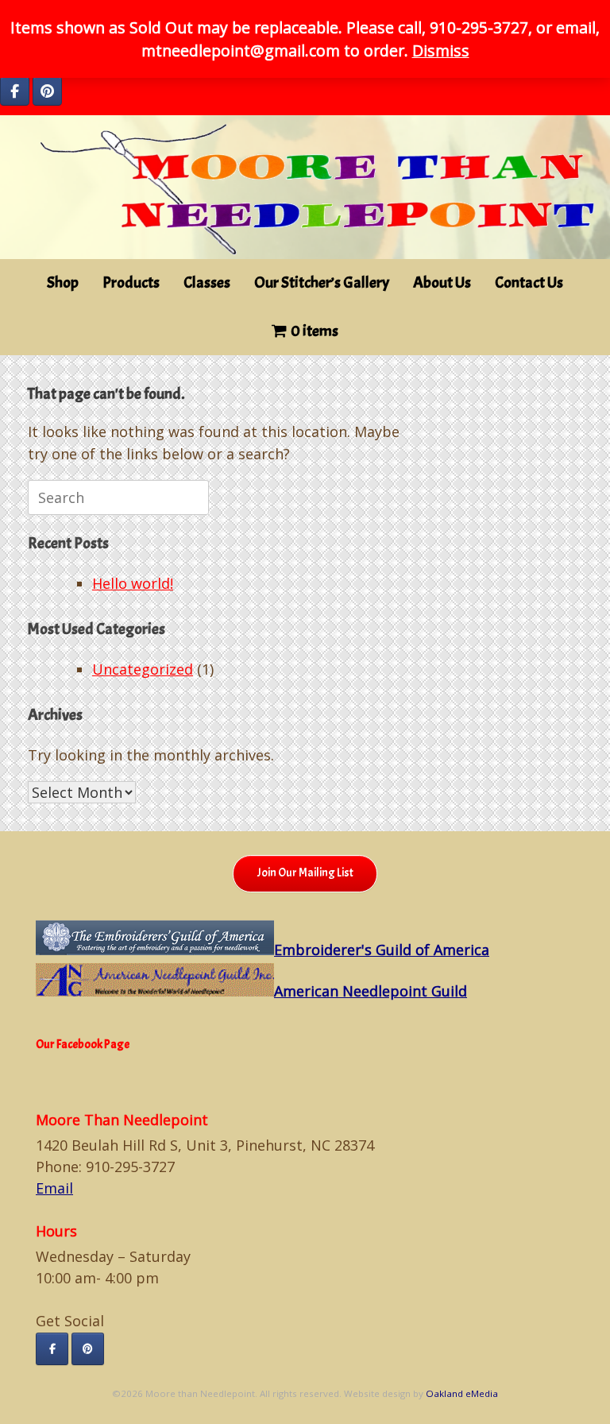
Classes (206, 282)
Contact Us (529, 282)
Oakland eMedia (462, 1393)
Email (54, 1188)
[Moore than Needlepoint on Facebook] (14, 91)
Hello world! (132, 583)
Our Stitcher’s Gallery (321, 282)
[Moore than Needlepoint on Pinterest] (47, 91)
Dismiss (440, 50)
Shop (63, 282)
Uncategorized (142, 669)
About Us (442, 282)
